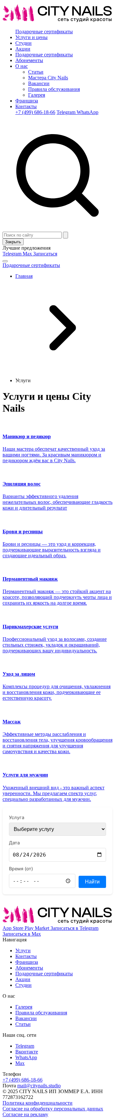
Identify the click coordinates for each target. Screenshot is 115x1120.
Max (28, 253)
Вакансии (39, 83)
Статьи (35, 72)
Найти (92, 881)
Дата (14, 842)
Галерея (36, 95)
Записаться (45, 253)
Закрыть (13, 241)
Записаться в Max (22, 934)
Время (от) (21, 868)
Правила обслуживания (54, 89)
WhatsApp (87, 112)
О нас (21, 66)
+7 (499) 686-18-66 (35, 112)
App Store (14, 928)
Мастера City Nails (48, 77)
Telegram (67, 112)
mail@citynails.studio (39, 1085)
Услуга (16, 817)
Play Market (37, 928)
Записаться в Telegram (74, 928)
